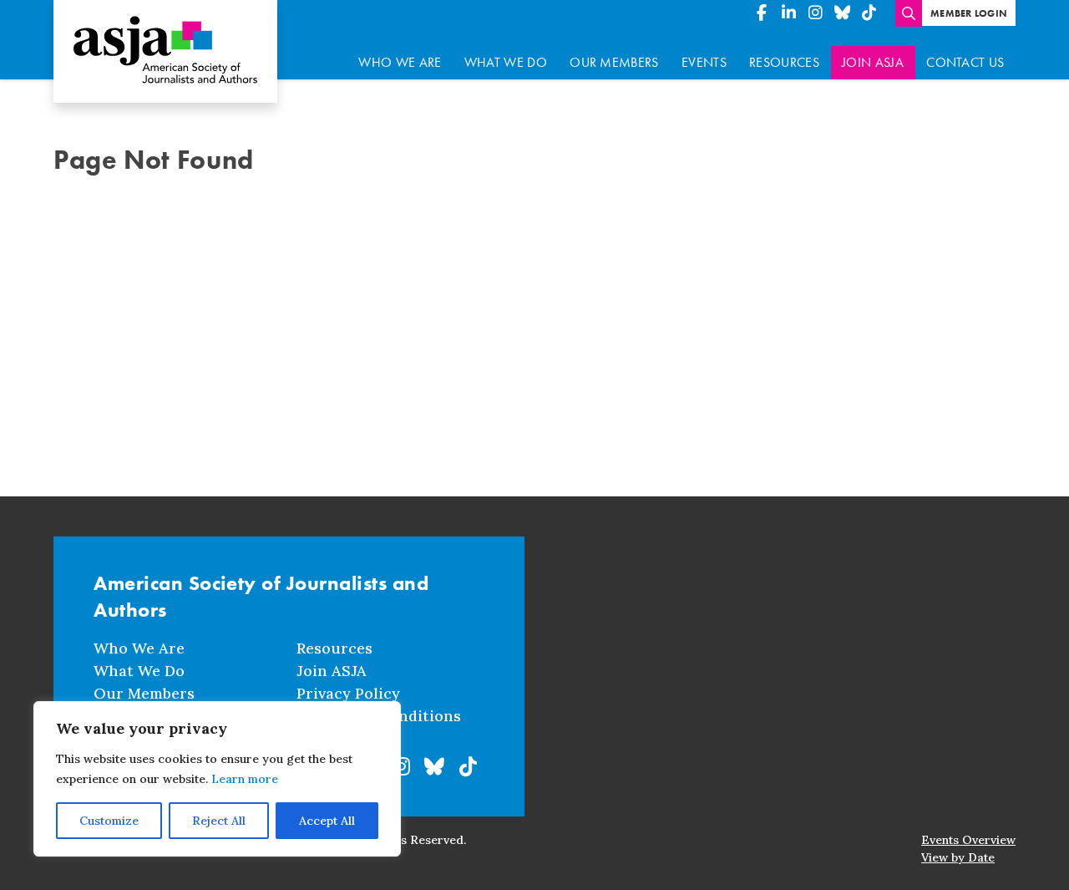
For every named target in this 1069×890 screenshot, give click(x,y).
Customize (109, 820)
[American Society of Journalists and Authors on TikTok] (868, 13)
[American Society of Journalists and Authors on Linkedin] (788, 13)
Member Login (968, 13)
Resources (784, 62)
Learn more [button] (244, 778)
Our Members (614, 62)
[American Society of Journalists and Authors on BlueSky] (841, 13)
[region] (217, 779)
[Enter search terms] (908, 13)
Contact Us (965, 62)
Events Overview (968, 839)
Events (704, 62)
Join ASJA (873, 62)
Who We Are (399, 62)
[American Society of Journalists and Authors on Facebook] (761, 13)
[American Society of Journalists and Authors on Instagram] (815, 13)
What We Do (505, 62)
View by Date (958, 857)
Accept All (327, 820)
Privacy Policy (348, 693)
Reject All (219, 820)
